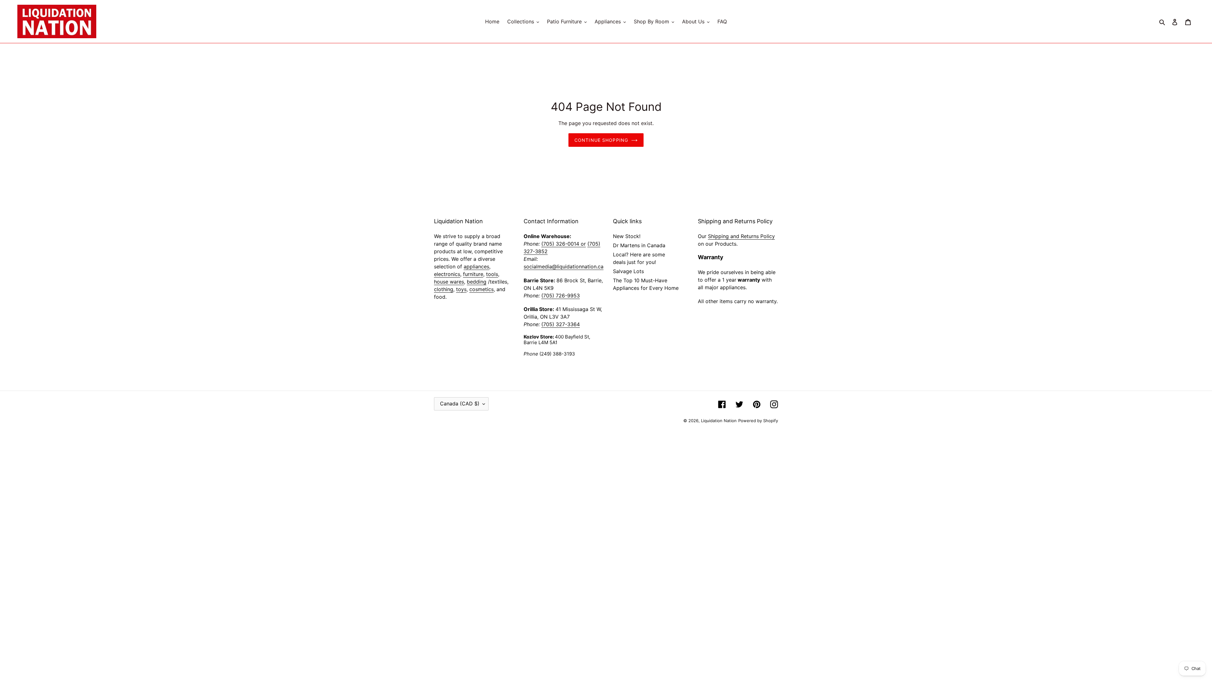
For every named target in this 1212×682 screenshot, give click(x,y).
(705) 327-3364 (560, 324)
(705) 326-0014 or (563, 244)
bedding (476, 281)
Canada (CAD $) (459, 403)
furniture (473, 274)
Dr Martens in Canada (639, 245)
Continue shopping (601, 140)
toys (461, 289)
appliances (476, 266)
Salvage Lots (628, 271)
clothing (443, 289)
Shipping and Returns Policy (741, 236)
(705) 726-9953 (560, 295)
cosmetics (481, 289)
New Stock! (626, 236)
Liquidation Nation (719, 420)
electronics (447, 274)
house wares (449, 281)
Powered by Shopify (758, 420)
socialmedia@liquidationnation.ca (563, 266)
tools (492, 274)
